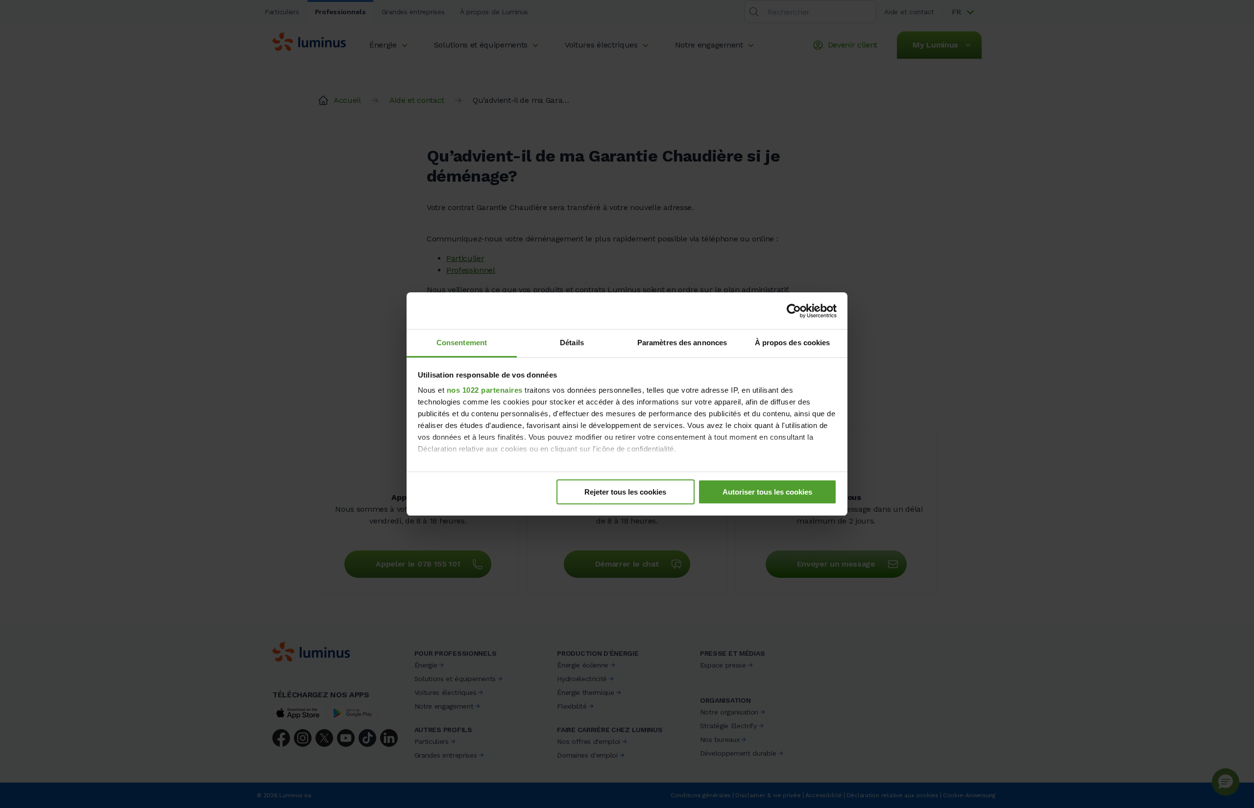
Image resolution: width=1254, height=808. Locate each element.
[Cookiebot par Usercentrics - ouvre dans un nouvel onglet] (794, 311)
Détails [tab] (572, 342)
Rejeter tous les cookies (625, 492)
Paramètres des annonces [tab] (682, 342)
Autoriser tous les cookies (767, 492)
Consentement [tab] (461, 342)
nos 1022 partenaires (485, 390)
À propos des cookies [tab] (792, 342)
